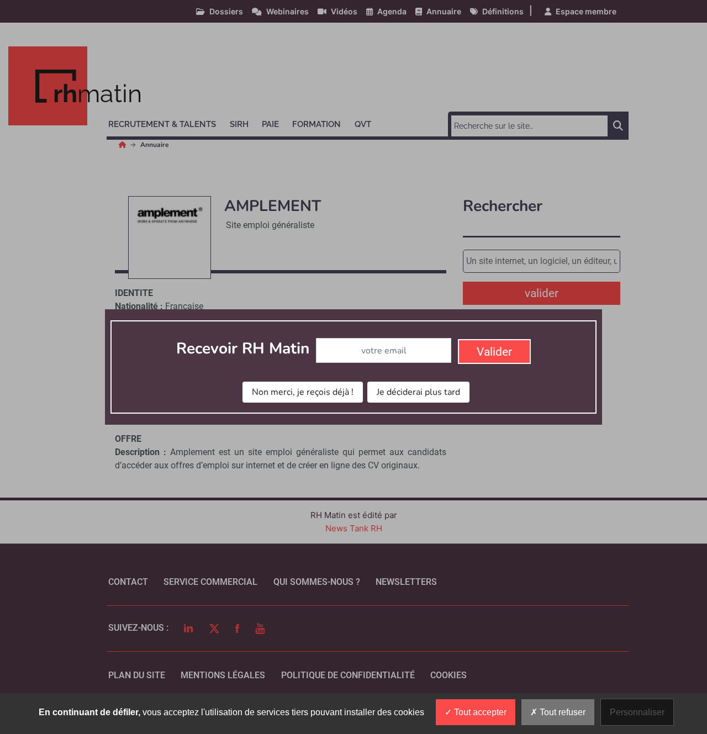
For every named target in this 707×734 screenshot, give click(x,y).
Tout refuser (561, 712)
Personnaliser (637, 712)
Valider (494, 351)
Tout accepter (479, 712)
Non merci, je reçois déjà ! (303, 392)
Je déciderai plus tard (418, 392)
